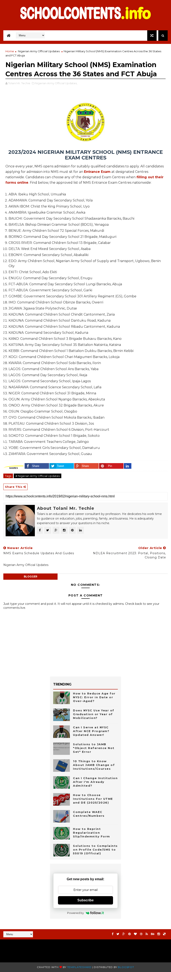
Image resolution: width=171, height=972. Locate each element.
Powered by (75, 913)
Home (9, 51)
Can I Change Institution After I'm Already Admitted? (95, 781)
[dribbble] (141, 934)
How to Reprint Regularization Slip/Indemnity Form (91, 832)
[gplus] (123, 934)
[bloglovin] (135, 934)
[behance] (152, 934)
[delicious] (164, 934)
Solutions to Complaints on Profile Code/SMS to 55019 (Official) (95, 849)
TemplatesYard (79, 967)
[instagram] (158, 934)
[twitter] (118, 934)
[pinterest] (129, 934)
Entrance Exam (97, 172)
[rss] (147, 934)
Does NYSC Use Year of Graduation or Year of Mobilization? (93, 714)
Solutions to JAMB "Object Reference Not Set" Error (93, 748)
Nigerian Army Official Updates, (56, 83)
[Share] (127, 466)
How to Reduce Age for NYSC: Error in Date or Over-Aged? (94, 697)
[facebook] (112, 934)
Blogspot (126, 967)
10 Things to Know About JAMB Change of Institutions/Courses (94, 764)
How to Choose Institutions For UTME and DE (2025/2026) (93, 798)
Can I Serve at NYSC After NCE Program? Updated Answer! (91, 731)
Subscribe (85, 900)
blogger (30, 576)
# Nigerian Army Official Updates (37, 476)
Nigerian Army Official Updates (39, 51)
